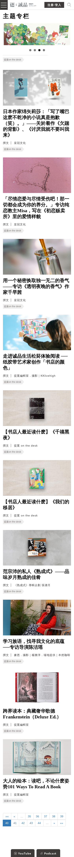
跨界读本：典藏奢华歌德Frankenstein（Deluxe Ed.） (32, 713)
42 (23, 823)
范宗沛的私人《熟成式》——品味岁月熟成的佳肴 (36, 574)
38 (53, 816)
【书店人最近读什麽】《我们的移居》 (36, 504)
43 (31, 823)
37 (45, 816)
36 (37, 816)
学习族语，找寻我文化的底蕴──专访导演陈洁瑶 (34, 644)
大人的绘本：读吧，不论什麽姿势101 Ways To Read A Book (36, 783)
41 (15, 823)
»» (61, 823)
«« (7, 816)
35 (29, 816)
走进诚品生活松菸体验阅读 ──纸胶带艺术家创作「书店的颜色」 (35, 362)
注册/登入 (54, 5)
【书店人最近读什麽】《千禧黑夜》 (36, 434)
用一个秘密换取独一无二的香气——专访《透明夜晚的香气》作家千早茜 (36, 286)
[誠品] (23, 4)
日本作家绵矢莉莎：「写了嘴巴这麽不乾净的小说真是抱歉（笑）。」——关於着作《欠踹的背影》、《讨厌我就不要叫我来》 (36, 123)
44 (39, 823)
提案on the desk (12, 59)
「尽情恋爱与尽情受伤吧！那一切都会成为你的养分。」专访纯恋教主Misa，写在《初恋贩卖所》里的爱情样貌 (36, 207)
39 (61, 816)
